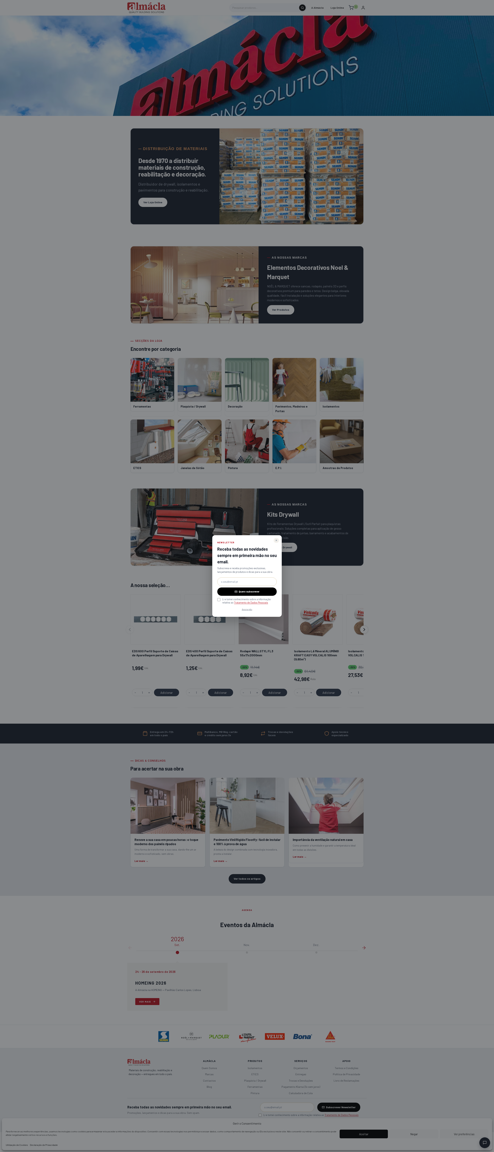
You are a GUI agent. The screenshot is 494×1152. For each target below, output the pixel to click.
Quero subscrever (249, 591)
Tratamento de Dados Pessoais (251, 602)
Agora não (247, 609)
